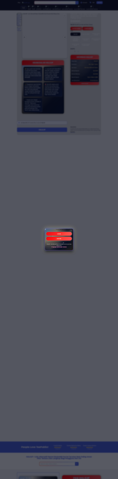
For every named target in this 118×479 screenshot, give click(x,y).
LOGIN (59, 234)
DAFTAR (59, 238)
